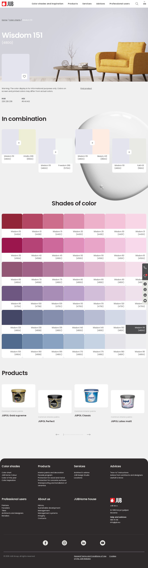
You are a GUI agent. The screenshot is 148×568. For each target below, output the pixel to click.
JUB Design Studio (81, 475)
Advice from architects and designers (126, 475)
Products (73, 3)
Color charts (14, 20)
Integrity (41, 516)
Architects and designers (12, 513)
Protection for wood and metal (51, 477)
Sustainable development (49, 508)
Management (44, 510)
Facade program (45, 475)
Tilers (4, 510)
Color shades (11, 466)
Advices (100, 3)
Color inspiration (9, 480)
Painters (5, 505)
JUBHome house (85, 499)
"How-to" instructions (119, 472)
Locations (78, 477)
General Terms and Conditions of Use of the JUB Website (90, 557)
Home (4, 20)
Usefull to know (116, 477)
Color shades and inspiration (47, 3)
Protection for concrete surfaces (52, 480)
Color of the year (9, 477)
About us (44, 499)
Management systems (48, 513)
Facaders (6, 508)
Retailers (5, 516)
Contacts (42, 518)
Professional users (120, 3)
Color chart (6, 472)
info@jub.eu (115, 522)
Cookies (112, 556)
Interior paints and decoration (51, 472)
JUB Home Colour (9, 475)
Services (87, 3)
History (41, 505)
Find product (86, 88)
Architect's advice (81, 472)
